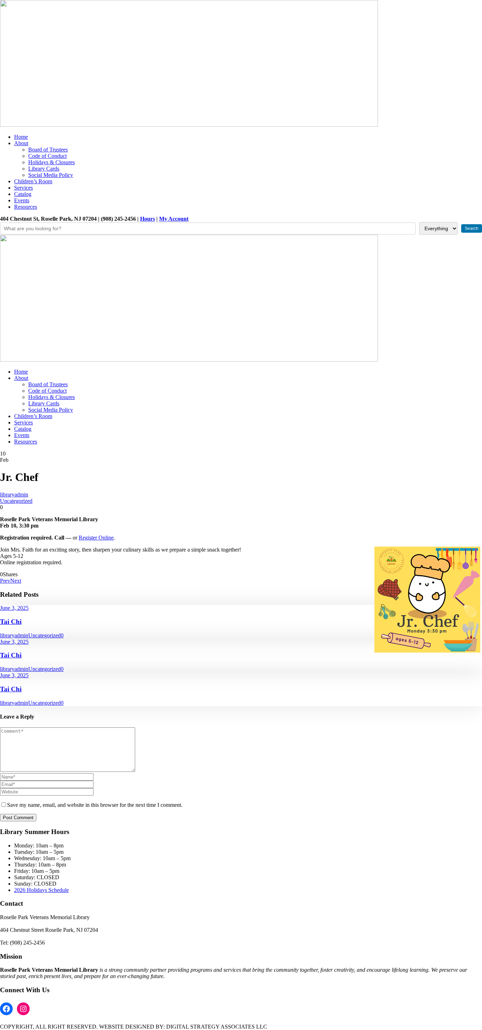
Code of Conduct (47, 156)
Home (21, 137)
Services (23, 188)
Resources (25, 207)
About (21, 143)
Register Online (96, 538)
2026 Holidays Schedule (41, 890)
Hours (147, 219)
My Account (173, 219)
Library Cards (43, 169)
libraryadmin (14, 495)
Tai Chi (11, 621)
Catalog (22, 194)
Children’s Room (33, 181)
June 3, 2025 (14, 608)
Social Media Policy (50, 175)
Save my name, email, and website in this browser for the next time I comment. (94, 805)
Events (21, 200)
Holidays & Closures (51, 162)
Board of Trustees (48, 150)
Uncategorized (16, 501)
